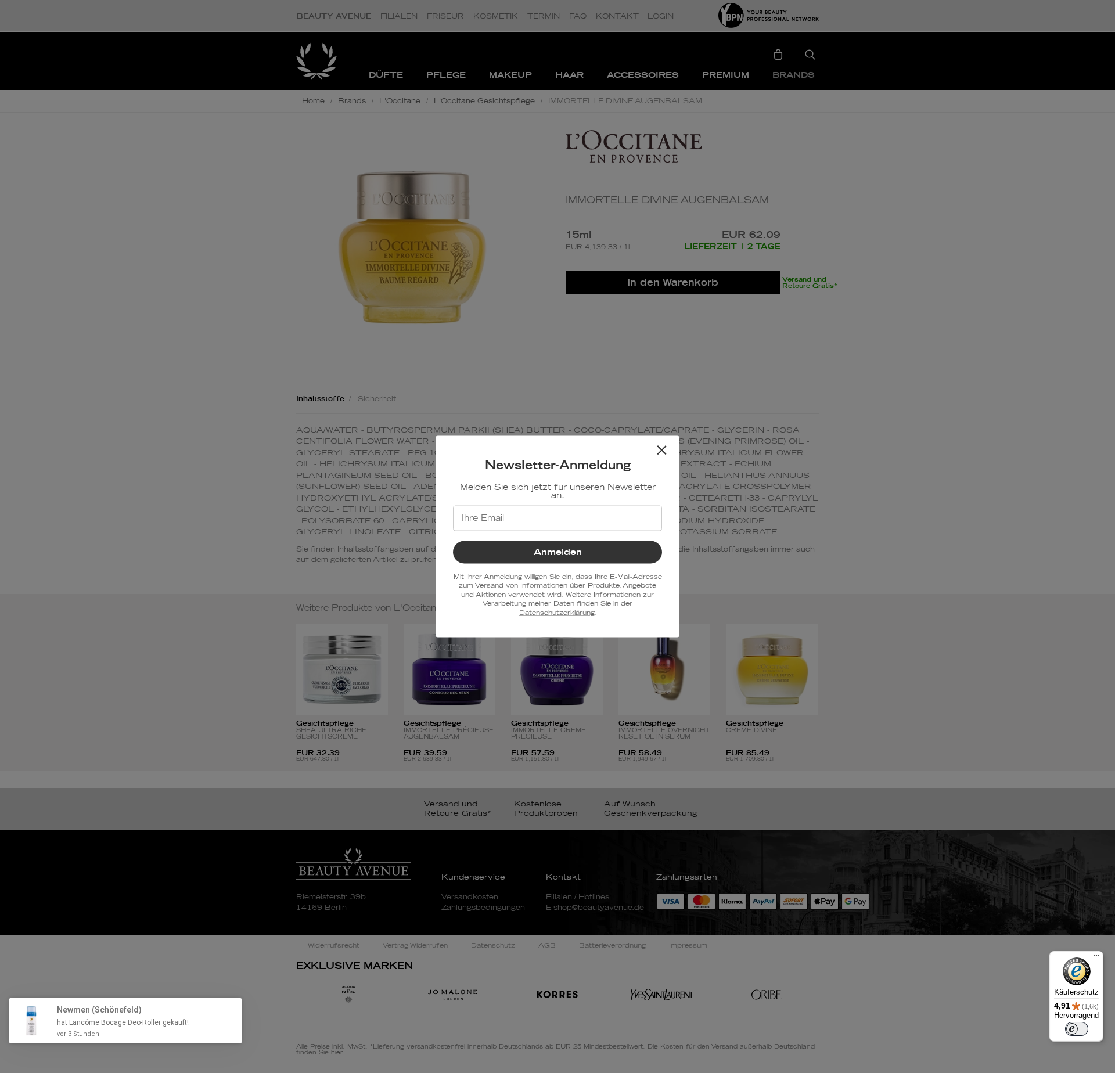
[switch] (1076, 1029)
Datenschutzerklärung (556, 612)
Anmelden (558, 552)
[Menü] (1096, 958)
